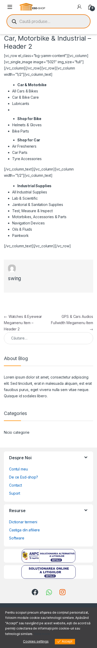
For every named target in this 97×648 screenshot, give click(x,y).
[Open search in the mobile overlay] (48, 21)
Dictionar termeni (23, 522)
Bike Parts (20, 131)
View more (42, 634)
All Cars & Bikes (25, 91)
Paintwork (20, 235)
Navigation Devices (28, 223)
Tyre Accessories (27, 158)
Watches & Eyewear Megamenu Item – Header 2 (23, 322)
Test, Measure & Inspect (32, 211)
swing (14, 278)
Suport (14, 493)
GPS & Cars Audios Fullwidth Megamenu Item (72, 322)
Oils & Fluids (22, 229)
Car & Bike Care (25, 97)
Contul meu (18, 469)
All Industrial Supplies (29, 192)
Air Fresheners (24, 146)
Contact (15, 485)
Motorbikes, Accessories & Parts (39, 217)
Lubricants (20, 103)
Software (16, 538)
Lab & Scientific (25, 198)
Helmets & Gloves (27, 125)
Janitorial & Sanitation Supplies (37, 204)
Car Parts (19, 152)
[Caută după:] (48, 338)
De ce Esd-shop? (23, 477)
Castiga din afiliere (24, 530)
